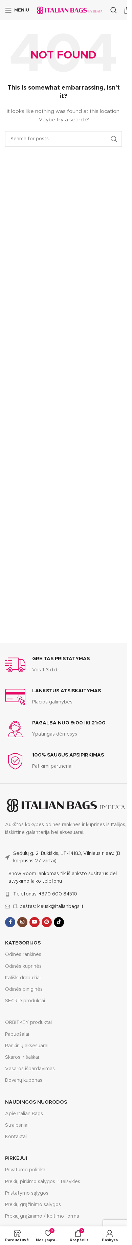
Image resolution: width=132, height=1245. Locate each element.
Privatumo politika (25, 1170)
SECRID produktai (25, 1001)
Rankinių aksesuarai (26, 1046)
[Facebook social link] (10, 922)
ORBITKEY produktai (28, 1022)
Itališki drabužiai (23, 978)
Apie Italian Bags (24, 1113)
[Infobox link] (47, 665)
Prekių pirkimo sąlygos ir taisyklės (42, 1181)
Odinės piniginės (24, 989)
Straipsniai (16, 1125)
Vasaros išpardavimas (30, 1069)
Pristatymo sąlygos (26, 1193)
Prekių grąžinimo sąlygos (33, 1204)
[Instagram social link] (22, 922)
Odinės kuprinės (23, 966)
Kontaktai (16, 1136)
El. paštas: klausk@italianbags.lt (48, 906)
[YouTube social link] (34, 922)
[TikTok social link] (59, 922)
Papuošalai (17, 1034)
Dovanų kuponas (23, 1080)
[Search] (113, 10)
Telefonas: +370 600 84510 (45, 894)
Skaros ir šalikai (22, 1057)
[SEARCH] (114, 139)
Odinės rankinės (23, 954)
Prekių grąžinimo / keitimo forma (42, 1216)
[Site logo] (70, 10)
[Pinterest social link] (47, 922)
